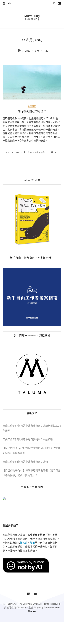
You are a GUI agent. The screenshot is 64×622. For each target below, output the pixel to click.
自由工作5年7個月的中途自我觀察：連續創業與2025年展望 (32, 428)
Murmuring (32, 16)
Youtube (9, 3)
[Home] (19, 50)
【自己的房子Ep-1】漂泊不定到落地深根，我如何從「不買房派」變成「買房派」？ (31, 473)
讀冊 (32, 542)
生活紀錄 (32, 106)
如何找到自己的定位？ (32, 111)
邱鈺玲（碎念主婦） (37, 152)
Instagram (4, 3)
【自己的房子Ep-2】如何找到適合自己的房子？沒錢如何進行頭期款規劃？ (31, 450)
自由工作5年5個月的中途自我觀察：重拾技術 (28, 439)
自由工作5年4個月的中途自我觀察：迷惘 (25, 461)
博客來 (24, 542)
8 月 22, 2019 (12, 152)
